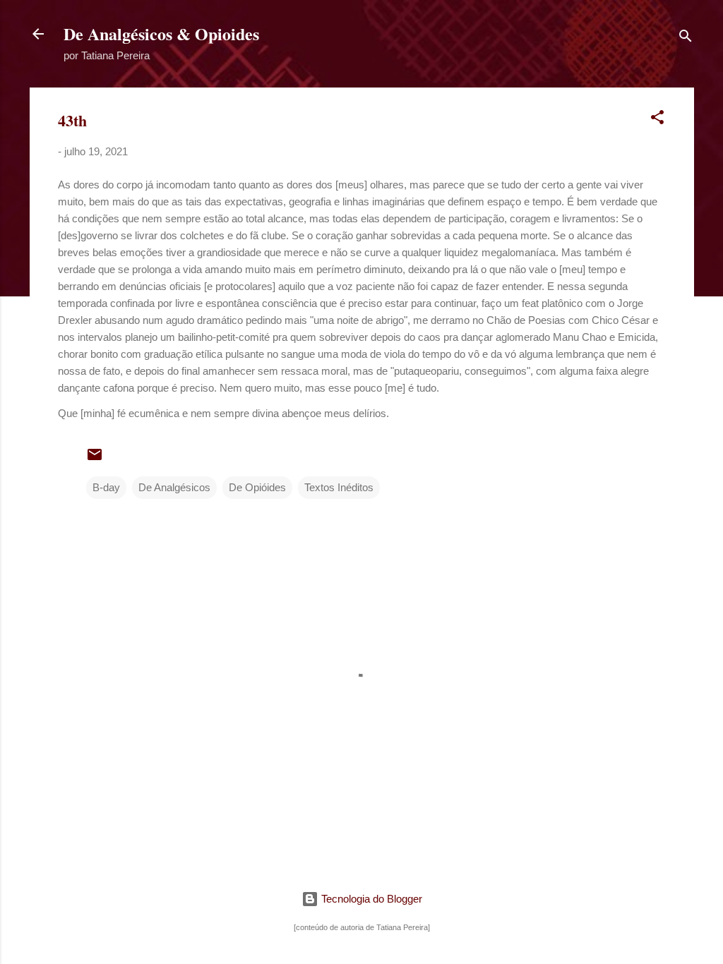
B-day (106, 487)
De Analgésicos (174, 487)
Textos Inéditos (339, 487)
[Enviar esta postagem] (94, 459)
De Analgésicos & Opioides (161, 33)
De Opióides (257, 487)
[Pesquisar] (685, 38)
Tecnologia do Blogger (370, 899)
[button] (657, 120)
